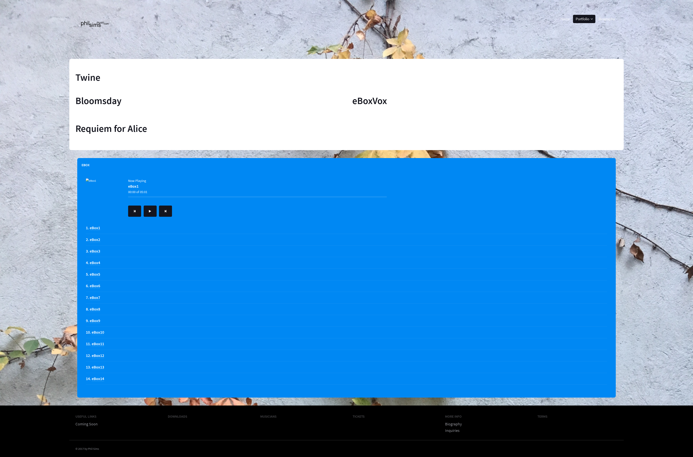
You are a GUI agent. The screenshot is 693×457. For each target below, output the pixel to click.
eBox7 (95, 297)
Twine (87, 77)
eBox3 (95, 251)
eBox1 (95, 227)
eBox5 (95, 274)
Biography (453, 423)
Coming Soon (86, 423)
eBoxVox (369, 101)
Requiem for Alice (111, 128)
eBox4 (95, 262)
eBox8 (95, 309)
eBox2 (95, 239)
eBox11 (98, 343)
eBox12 (98, 355)
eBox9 (95, 320)
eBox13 (98, 367)
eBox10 (98, 332)
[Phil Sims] (100, 32)
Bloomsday (98, 101)
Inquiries (452, 430)
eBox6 (95, 285)
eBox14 (98, 378)
